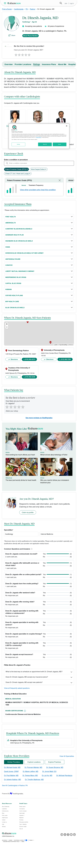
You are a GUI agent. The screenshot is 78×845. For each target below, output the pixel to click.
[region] (39, 136)
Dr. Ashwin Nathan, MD (12, 779)
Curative (8, 265)
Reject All (45, 144)
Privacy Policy (38, 137)
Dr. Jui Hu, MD (47, 775)
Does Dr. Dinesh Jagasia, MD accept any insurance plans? (27, 677)
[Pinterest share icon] (74, 835)
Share (13, 35)
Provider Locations (23, 64)
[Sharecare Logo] (14, 3)
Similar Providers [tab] (13, 762)
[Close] (66, 126)
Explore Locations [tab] (34, 762)
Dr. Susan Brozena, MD (54, 767)
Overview (8, 64)
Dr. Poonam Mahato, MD (33, 767)
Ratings (36, 64)
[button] (31, 549)
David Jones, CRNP (11, 771)
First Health (10, 217)
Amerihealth (10, 223)
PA (27, 9)
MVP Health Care (12, 301)
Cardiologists (18, 9)
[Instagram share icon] (65, 835)
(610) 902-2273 (30, 359)
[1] (15, 54)
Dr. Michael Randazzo (64, 775)
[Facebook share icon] (61, 835)
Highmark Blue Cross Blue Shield (19, 241)
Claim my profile (28, 512)
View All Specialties (67, 756)
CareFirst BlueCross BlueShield (18, 229)
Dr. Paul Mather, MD (11, 775)
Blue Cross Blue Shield (14, 308)
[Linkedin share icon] (68, 835)
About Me (62, 64)
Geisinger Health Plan (14, 235)
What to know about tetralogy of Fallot (53, 454)
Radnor (32, 9)
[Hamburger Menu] (5, 3)
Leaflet (55, 344)
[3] (22, 54)
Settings (18, 144)
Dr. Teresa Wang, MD (30, 775)
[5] (29, 54)
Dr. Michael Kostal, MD (12, 767)
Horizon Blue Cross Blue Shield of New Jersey (24, 253)
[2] (19, 54)
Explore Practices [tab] (54, 762)
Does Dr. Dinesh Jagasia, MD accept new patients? (24, 682)
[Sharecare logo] (24, 833)
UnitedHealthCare (12, 259)
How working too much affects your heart (20, 454)
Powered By (6, 794)
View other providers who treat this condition (38, 189)
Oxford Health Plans (14, 295)
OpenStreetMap (63, 344)
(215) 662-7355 (66, 359)
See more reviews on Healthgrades (39, 418)
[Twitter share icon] (71, 835)
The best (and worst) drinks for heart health (21, 480)
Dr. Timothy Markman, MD (34, 779)
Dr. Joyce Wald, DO (49, 771)
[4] (26, 54)
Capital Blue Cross (13, 283)
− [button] (7, 327)
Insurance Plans (49, 64)
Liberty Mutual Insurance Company (19, 271)
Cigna (7, 247)
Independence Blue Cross (15, 277)
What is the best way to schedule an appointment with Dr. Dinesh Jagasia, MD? (34, 671)
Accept (59, 144)
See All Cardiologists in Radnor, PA (15, 785)
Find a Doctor (7, 9)
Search (61, 3)
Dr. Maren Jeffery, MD (30, 771)
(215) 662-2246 (30, 377)
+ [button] (7, 324)
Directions (14, 359)
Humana (8, 289)
